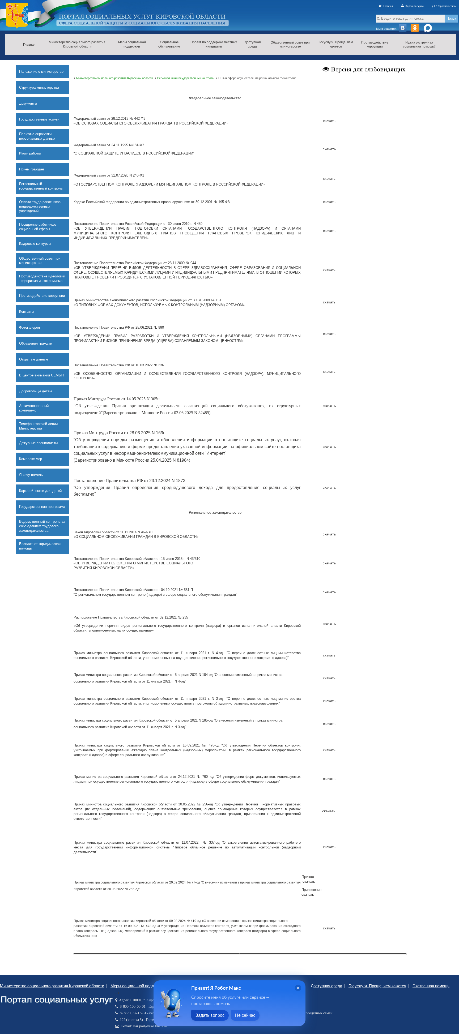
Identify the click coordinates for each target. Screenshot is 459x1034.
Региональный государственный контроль (185, 78)
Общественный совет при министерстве (290, 44)
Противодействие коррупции (374, 44)
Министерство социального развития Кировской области (114, 78)
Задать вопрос (210, 1015)
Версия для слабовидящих (367, 69)
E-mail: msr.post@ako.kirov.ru (143, 1026)
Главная (387, 6)
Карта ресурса (414, 6)
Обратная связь (445, 6)
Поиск (451, 18)
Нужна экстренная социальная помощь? (419, 44)
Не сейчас (245, 1015)
